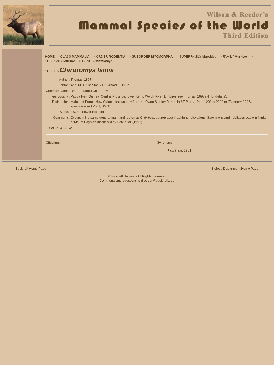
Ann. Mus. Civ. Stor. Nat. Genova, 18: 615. (101, 85)
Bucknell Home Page (31, 168)
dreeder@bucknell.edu (157, 181)
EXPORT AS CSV (59, 128)
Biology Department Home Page (234, 168)
